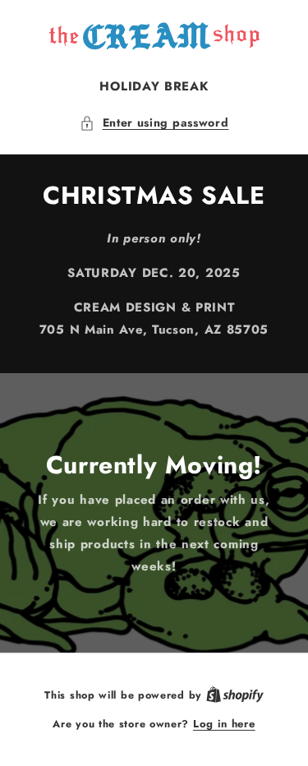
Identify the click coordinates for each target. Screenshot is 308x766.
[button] (154, 123)
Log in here (224, 723)
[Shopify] (235, 695)
